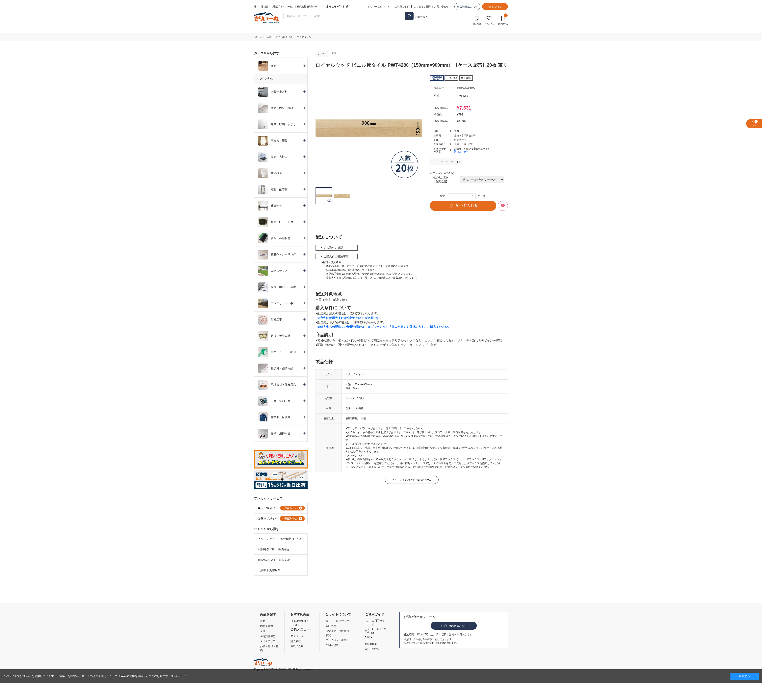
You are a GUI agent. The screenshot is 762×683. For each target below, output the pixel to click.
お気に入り (490, 24)
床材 (262, 621)
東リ (334, 53)
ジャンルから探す (266, 529)
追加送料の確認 (333, 247)
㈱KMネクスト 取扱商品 (274, 559)
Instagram (371, 643)
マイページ (297, 636)
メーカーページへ (445, 162)
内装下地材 (266, 626)
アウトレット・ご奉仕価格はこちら (280, 538)
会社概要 (331, 626)
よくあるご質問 (422, 6)
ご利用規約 (332, 645)
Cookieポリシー (181, 676)
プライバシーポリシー (338, 640)
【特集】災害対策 (269, 570)
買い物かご (503, 20)
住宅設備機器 (268, 636)
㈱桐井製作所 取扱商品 (273, 549)
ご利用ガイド (378, 622)
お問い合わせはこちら (454, 625)
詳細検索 (420, 16)
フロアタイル (267, 78)
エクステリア (268, 641)
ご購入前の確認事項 (336, 256)
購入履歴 (477, 24)
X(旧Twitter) (372, 648)
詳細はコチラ (461, 151)
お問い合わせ (441, 6)
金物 (262, 631)
